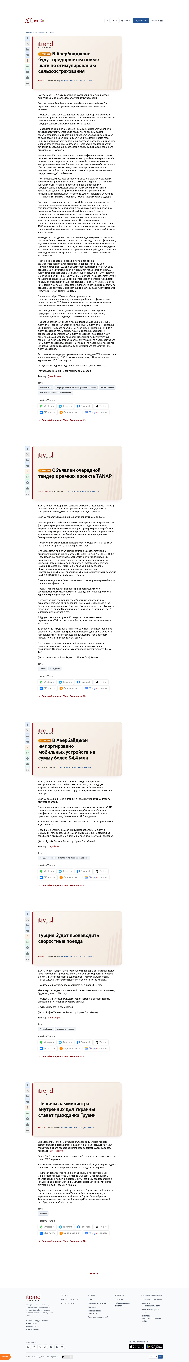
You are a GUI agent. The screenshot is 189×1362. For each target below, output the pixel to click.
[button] (27, 38)
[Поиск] (107, 20)
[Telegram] (51, 1347)
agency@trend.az (32, 1329)
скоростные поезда (65, 1029)
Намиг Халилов (107, 387)
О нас (90, 1299)
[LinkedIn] (56, 1347)
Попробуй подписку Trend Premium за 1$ (63, 420)
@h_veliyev (53, 846)
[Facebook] (34, 1347)
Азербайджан (46, 387)
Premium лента (67, 1303)
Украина (43, 1213)
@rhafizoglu (53, 1017)
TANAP (43, 669)
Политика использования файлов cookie (151, 1318)
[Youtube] (45, 1347)
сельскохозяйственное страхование (55, 393)
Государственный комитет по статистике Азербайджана (64, 858)
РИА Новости (56, 1150)
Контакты (92, 1307)
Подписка (119, 1299)
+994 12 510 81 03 (32, 1326)
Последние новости (69, 1299)
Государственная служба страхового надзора (76, 387)
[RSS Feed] (62, 1347)
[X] (39, 1347)
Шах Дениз (55, 669)
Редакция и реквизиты (97, 1303)
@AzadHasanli (54, 376)
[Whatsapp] (28, 1347)
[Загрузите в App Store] (136, 1346)
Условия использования (151, 1299)
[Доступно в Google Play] (154, 1346)
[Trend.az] (34, 20)
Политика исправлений (98, 1317)
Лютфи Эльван (46, 1029)
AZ (156, 1357)
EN (151, 1357)
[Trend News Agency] (33, 1297)
